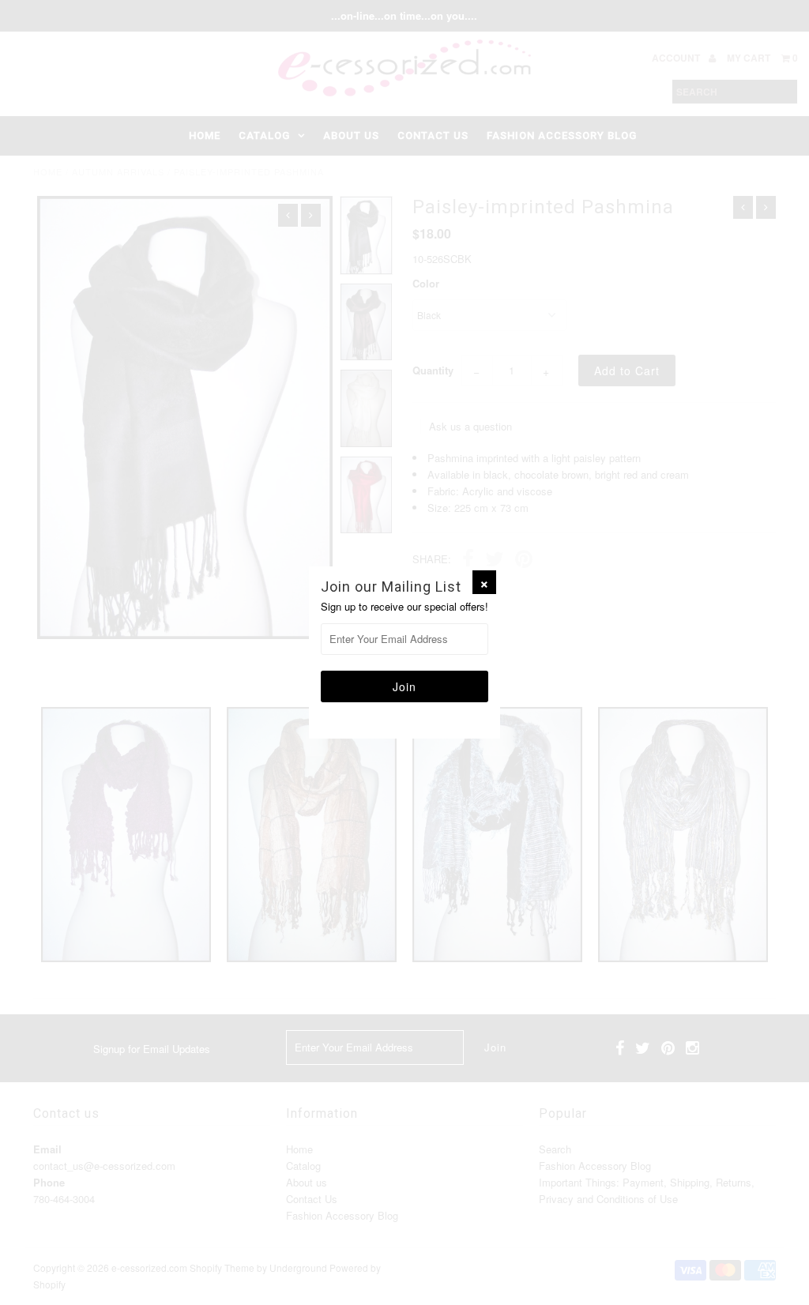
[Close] (484, 582)
